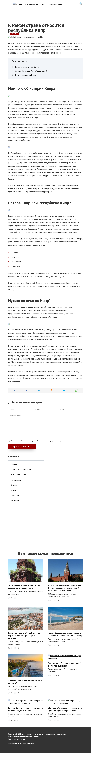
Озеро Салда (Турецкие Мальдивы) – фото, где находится (65, 664)
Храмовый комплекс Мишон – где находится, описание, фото (24, 586)
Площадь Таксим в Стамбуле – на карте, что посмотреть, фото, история (24, 635)
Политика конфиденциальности (21, 743)
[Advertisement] (26, 524)
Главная (14, 464)
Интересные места (18, 475)
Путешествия (16, 480)
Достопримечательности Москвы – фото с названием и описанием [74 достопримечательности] (64, 588)
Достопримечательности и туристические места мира (44, 734)
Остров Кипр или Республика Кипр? (31, 71)
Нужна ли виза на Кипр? (26, 75)
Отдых (13, 490)
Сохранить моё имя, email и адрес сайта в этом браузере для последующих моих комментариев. (46, 441)
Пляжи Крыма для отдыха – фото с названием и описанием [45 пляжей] (65, 634)
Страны (14, 34)
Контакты (15, 501)
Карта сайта (15, 496)
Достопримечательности (21, 469)
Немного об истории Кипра (27, 67)
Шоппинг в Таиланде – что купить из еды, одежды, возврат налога (65, 709)
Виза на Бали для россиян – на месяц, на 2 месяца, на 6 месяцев (25, 709)
